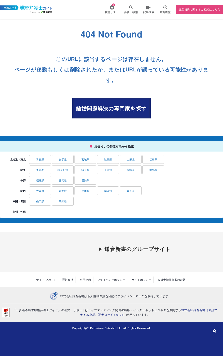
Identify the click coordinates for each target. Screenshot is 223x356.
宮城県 (85, 159)
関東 (23, 170)
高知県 (63, 201)
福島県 (153, 159)
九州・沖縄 (19, 212)
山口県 (40, 201)
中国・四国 (19, 201)
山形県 (131, 159)
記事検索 (148, 12)
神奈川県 (62, 170)
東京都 (40, 170)
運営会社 (67, 279)
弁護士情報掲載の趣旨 (172, 279)
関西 (23, 191)
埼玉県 (85, 170)
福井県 (40, 180)
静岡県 (63, 180)
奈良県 (131, 190)
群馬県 (153, 170)
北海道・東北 (18, 159)
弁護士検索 (131, 12)
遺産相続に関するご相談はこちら (199, 9)
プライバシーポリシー (111, 279)
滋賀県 (108, 190)
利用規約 (85, 279)
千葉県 (108, 170)
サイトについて (46, 279)
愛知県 (85, 180)
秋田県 (108, 159)
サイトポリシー (141, 279)
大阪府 (40, 190)
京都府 (63, 190)
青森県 (40, 159)
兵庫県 (85, 190)
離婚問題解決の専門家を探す (111, 108)
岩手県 (63, 159)
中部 (23, 180)
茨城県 (131, 170)
